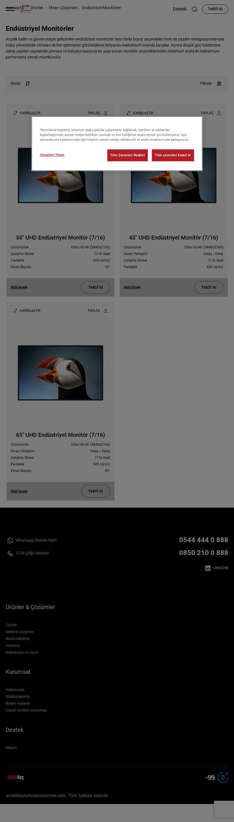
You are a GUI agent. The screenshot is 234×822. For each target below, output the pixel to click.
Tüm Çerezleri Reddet (127, 155)
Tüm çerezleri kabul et (173, 155)
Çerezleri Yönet (52, 155)
